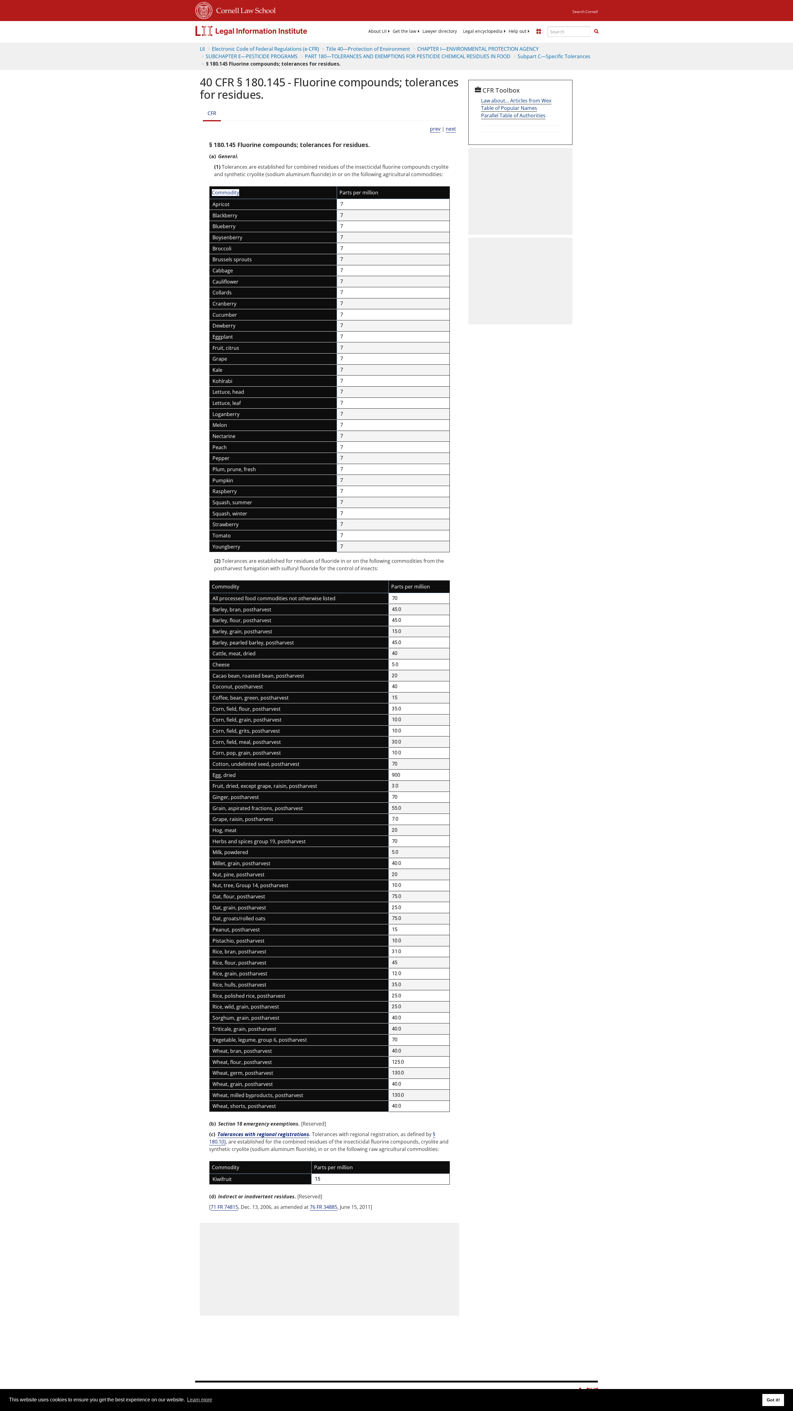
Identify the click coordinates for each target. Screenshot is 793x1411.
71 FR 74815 (224, 1207)
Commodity (225, 192)
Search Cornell (585, 11)
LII (202, 49)
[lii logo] (264, 31)
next (451, 128)
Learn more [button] (199, 1399)
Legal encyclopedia (482, 31)
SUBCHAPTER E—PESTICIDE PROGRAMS (252, 56)
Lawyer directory (440, 31)
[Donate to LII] (538, 31)
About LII (377, 31)
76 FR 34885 (323, 1207)
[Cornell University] (203, 9)
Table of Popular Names (509, 108)
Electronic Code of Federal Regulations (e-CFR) (265, 49)
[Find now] (596, 32)
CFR (212, 113)
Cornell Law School (244, 9)
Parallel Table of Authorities (513, 115)
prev (435, 128)
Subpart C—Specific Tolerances (554, 56)
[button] (596, 31)
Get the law (404, 31)
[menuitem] (377, 31)
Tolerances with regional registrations (263, 1134)
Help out (517, 31)
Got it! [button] (773, 1399)
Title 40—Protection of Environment (368, 49)
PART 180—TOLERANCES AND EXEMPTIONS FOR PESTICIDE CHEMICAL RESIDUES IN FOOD (407, 56)
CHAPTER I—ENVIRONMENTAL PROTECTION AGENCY (478, 49)
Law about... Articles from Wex (516, 100)
